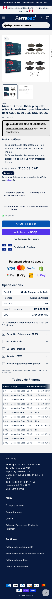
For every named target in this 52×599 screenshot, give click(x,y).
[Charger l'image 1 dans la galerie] (10, 92)
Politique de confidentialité (19, 547)
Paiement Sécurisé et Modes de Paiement (22, 527)
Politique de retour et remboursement (25, 553)
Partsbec (30, 596)
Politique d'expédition (17, 560)
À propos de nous (15, 505)
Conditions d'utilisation (17, 566)
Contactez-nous (14, 512)
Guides (9, 518)
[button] (3, 17)
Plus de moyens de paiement (26, 239)
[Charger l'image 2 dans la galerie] (26, 92)
